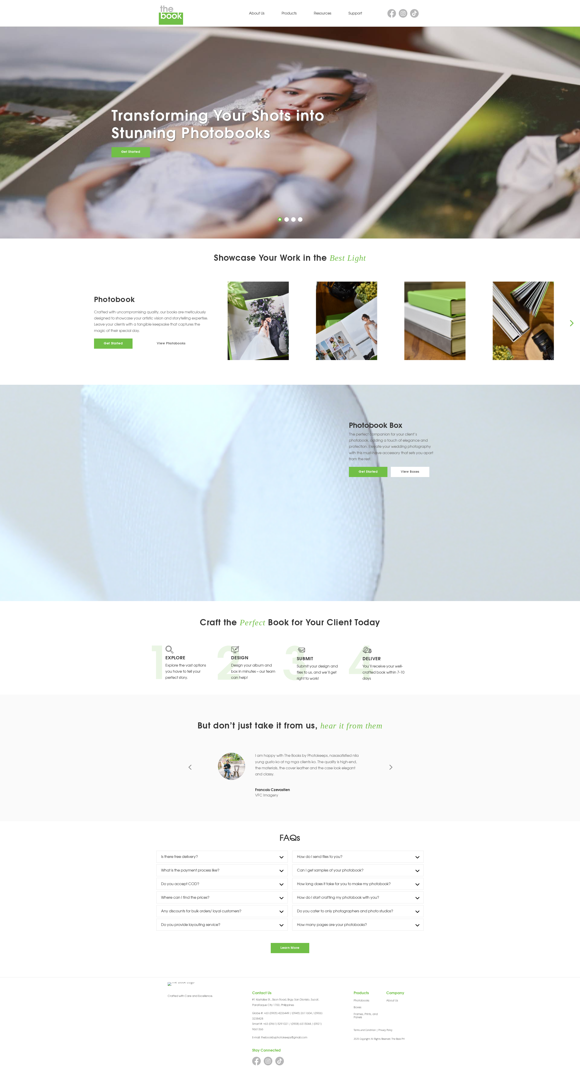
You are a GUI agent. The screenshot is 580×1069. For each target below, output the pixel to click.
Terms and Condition (365, 1030)
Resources (322, 13)
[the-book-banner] (534, 321)
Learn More (290, 948)
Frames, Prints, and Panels (366, 1016)
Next (571, 322)
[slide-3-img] (358, 321)
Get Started (130, 151)
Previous (224, 323)
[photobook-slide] (446, 321)
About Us (256, 13)
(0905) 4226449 (279, 1013)
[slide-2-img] (269, 321)
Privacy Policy (385, 1030)
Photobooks (361, 1000)
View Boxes (410, 471)
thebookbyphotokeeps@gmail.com (284, 1037)
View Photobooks (171, 343)
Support (355, 13)
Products (289, 13)
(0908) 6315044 (301, 1024)
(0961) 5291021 (279, 1024)
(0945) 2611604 (302, 1013)
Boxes (357, 1007)
